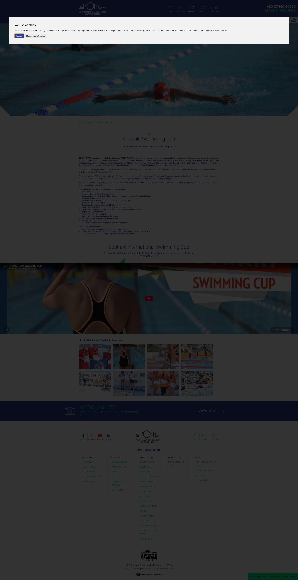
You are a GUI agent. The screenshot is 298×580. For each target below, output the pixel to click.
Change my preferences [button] (35, 36)
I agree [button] (19, 36)
